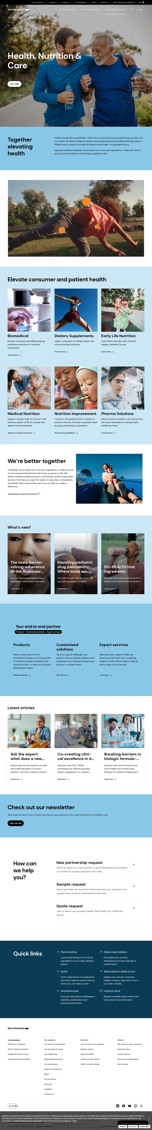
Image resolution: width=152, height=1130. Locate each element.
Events (64, 971)
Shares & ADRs (87, 1054)
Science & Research (53, 1069)
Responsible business (53, 1059)
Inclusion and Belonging (127, 1059)
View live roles (123, 1049)
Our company (49, 1040)
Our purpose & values (53, 1049)
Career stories (123, 1054)
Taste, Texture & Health (18, 1049)
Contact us (49, 1094)
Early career (122, 1064)
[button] (131, 9)
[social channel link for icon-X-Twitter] (141, 1106)
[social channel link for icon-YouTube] (130, 1106)
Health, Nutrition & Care (18, 1054)
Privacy (8, 1121)
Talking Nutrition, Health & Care (119, 971)
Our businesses (14, 18)
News (46, 1074)
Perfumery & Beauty (16, 1044)
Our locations (50, 1079)
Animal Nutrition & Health (19, 1059)
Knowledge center (70, 990)
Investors (84, 1040)
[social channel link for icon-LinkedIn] (118, 1106)
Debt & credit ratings (90, 1064)
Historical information (90, 1059)
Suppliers (48, 1089)
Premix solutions (69, 951)
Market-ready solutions (115, 951)
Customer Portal (112, 990)
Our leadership (50, 1054)
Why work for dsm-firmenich (129, 1044)
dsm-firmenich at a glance (92, 1044)
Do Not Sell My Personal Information (28, 1121)
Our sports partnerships (54, 1044)
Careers (120, 1040)
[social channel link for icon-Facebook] (124, 1106)
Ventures (48, 1084)
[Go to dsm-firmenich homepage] (18, 9)
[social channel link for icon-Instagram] (135, 1106)
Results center (87, 1049)
